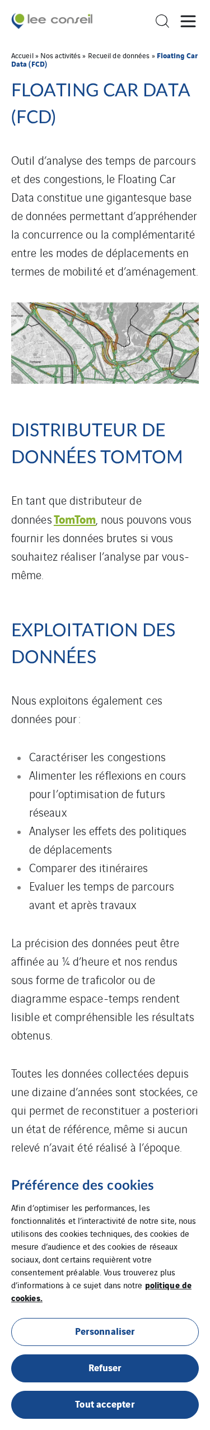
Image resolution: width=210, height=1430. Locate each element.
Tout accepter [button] (104, 1403)
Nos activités (60, 55)
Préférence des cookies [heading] (82, 1186)
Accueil (22, 55)
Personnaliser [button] (105, 1331)
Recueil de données (119, 55)
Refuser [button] (105, 1367)
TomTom (75, 518)
